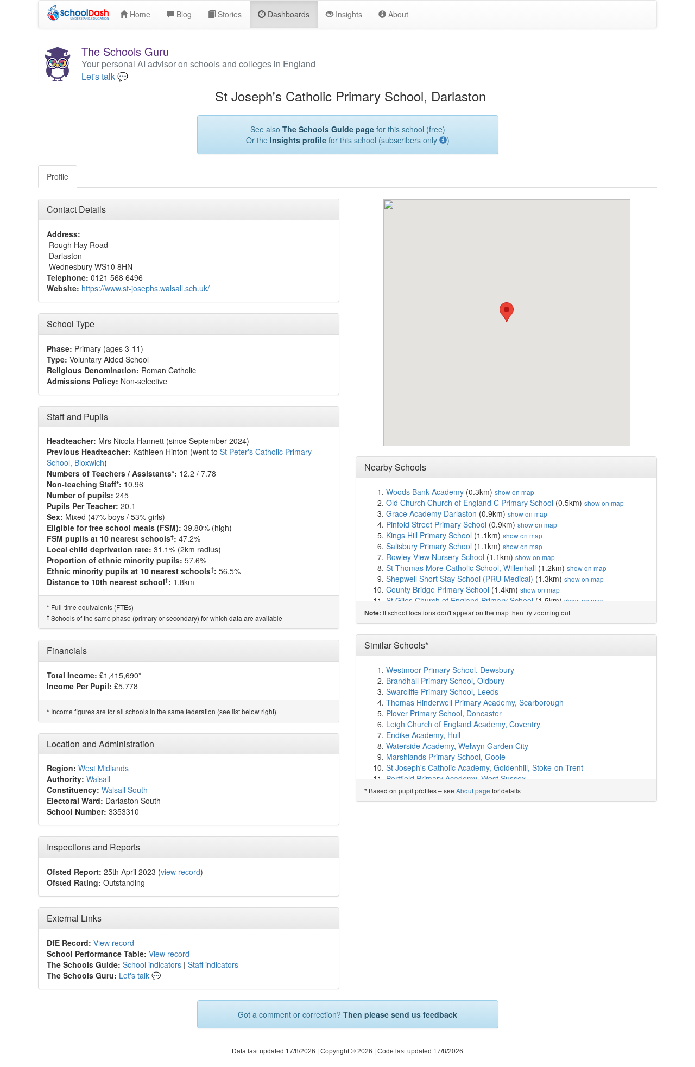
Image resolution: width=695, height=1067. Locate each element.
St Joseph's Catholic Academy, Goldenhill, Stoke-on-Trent (484, 767)
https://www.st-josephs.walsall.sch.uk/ (145, 288)
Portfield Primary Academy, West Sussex (456, 778)
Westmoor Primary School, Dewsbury (450, 669)
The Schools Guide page (328, 129)
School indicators (152, 964)
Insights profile (298, 140)
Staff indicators (213, 964)
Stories (229, 14)
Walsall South (125, 789)
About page (473, 790)
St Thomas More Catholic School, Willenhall (461, 567)
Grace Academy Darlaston (431, 513)
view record (180, 871)
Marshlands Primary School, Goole (446, 756)
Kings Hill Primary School (429, 535)
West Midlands (103, 768)
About (397, 14)
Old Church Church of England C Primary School (469, 502)
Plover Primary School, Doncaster (444, 713)
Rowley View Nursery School (435, 556)
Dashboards (287, 14)
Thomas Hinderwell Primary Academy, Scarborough (475, 702)
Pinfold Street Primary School (436, 524)
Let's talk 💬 (104, 76)
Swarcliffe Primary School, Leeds (442, 691)
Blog (183, 14)
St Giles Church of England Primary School (459, 600)
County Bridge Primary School (437, 589)
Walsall (98, 778)
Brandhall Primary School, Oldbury (445, 680)
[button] (507, 312)
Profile (57, 176)
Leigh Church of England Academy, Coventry (463, 724)
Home (139, 14)
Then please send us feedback (400, 1014)
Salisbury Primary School (429, 546)
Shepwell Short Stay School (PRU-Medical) (459, 578)
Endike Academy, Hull (423, 734)
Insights (347, 14)
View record (113, 942)
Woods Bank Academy (425, 491)
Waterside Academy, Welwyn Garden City (457, 745)
